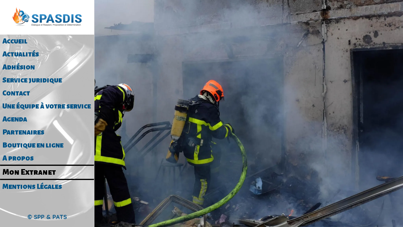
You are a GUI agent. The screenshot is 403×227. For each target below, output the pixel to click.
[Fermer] (103, 9)
